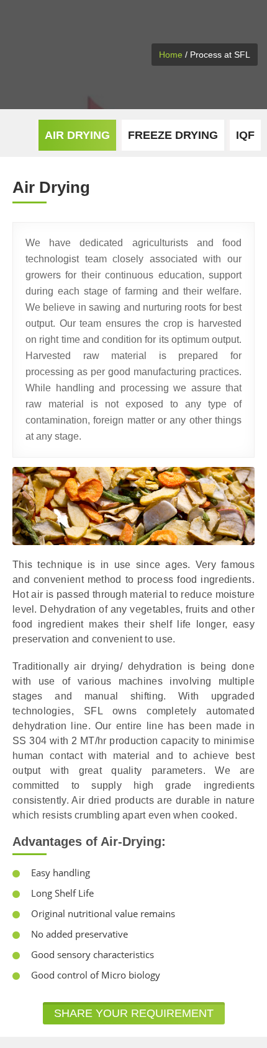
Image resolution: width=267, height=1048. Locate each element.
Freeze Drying (173, 135)
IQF (245, 135)
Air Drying (77, 135)
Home (171, 55)
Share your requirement (134, 1013)
